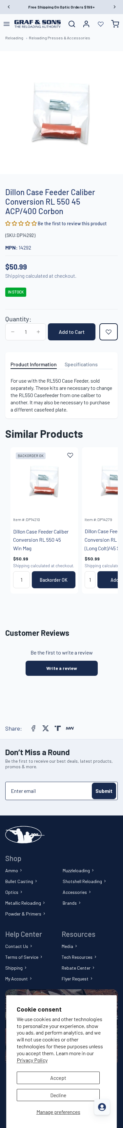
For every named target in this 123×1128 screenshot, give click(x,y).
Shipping (14, 968)
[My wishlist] (100, 24)
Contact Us (16, 946)
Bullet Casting (19, 881)
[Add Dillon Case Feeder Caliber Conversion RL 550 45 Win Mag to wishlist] (70, 455)
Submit (104, 791)
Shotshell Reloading (82, 881)
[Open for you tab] (102, 1107)
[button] (21, 223)
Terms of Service (21, 957)
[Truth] (58, 728)
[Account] (86, 24)
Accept (58, 1078)
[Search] (72, 24)
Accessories (75, 892)
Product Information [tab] (33, 364)
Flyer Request (75, 978)
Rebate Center (76, 968)
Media (67, 946)
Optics (11, 892)
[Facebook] (33, 728)
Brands (70, 903)
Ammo (11, 870)
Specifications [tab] (81, 364)
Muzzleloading (76, 870)
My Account (16, 978)
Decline (58, 1095)
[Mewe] (70, 728)
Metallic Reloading (23, 903)
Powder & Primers (23, 913)
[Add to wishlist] (108, 331)
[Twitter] (46, 728)
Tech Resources (77, 957)
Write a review (61, 668)
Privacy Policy (32, 1060)
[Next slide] (105, 520)
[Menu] (6, 23)
